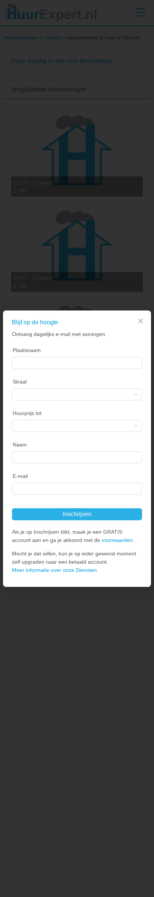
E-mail (20, 476)
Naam (20, 445)
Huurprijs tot (27, 413)
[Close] (141, 321)
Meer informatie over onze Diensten (54, 570)
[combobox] (77, 363)
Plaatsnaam (27, 350)
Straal (20, 382)
